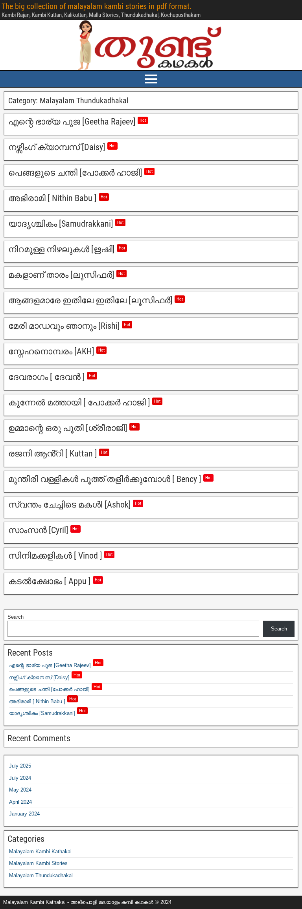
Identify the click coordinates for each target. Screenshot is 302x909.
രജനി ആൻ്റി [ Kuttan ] (57, 453)
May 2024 (20, 790)
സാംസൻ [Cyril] (43, 530)
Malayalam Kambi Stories (38, 863)
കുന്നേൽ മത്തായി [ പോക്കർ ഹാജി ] (84, 402)
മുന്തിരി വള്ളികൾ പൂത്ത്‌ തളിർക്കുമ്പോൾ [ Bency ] (110, 479)
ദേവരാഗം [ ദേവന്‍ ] (51, 377)
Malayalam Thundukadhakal (41, 875)
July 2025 (20, 766)
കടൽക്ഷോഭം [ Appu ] (54, 581)
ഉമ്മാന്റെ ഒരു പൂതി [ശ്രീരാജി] (73, 428)
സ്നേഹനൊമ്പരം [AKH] (56, 351)
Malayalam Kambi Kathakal (40, 851)
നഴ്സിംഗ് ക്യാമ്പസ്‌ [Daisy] (62, 147)
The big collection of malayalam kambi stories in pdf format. (97, 6)
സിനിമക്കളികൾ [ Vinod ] (60, 556)
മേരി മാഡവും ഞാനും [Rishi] (69, 326)
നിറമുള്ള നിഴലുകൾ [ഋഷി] (66, 249)
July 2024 (20, 778)
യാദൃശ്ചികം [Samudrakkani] (65, 224)
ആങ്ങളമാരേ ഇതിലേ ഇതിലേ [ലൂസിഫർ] (95, 300)
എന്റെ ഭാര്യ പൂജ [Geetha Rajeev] (77, 121)
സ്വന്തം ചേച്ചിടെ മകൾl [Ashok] (74, 504)
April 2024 (20, 802)
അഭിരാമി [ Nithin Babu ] (57, 198)
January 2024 (24, 814)
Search (15, 617)
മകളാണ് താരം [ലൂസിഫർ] (66, 275)
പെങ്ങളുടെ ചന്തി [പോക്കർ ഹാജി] (80, 173)
